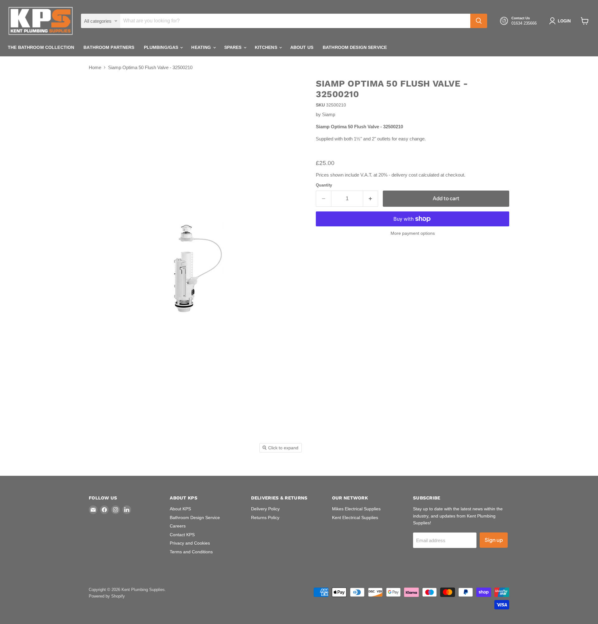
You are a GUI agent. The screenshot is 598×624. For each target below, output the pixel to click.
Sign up (494, 540)
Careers (178, 525)
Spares (233, 47)
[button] (561, 21)
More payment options (413, 233)
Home (95, 67)
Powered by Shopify (107, 596)
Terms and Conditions (191, 551)
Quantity (324, 185)
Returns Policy (265, 517)
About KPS (180, 508)
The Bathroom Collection (41, 47)
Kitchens (266, 47)
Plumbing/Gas (162, 47)
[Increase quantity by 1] (370, 198)
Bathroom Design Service (355, 47)
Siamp (328, 114)
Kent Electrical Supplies (355, 517)
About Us (301, 47)
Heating (201, 47)
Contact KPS (182, 534)
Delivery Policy (265, 508)
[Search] (478, 21)
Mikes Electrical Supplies (356, 508)
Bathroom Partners (108, 47)
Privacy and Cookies (190, 543)
